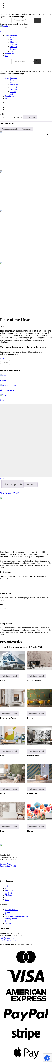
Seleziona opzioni (9, 676)
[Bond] (12, 773)
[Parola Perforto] (39, 735)
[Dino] (12, 735)
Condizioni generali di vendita (17, 916)
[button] (47, 135)
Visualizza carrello (10, 129)
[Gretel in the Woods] (12, 698)
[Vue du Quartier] (39, 660)
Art (6, 886)
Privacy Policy (6, 864)
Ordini (7, 912)
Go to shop (30, 117)
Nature (7, 897)
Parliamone (4, 358)
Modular (8, 895)
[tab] (12, 484)
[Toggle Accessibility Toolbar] (47, 1058)
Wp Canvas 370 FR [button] (10, 493)
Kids (7, 900)
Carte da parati (11, 78)
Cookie (8, 921)
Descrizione (30, 484)
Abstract (8, 893)
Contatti (8, 923)
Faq (6, 98)
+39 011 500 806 (7, 938)
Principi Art (9, 96)
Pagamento (26, 129)
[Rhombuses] (39, 773)
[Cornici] (39, 698)
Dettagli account (11, 910)
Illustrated (9, 890)
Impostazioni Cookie (8, 866)
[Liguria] (12, 660)
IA (6, 888)
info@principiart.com (8, 940)
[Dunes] (12, 811)
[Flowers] (39, 811)
